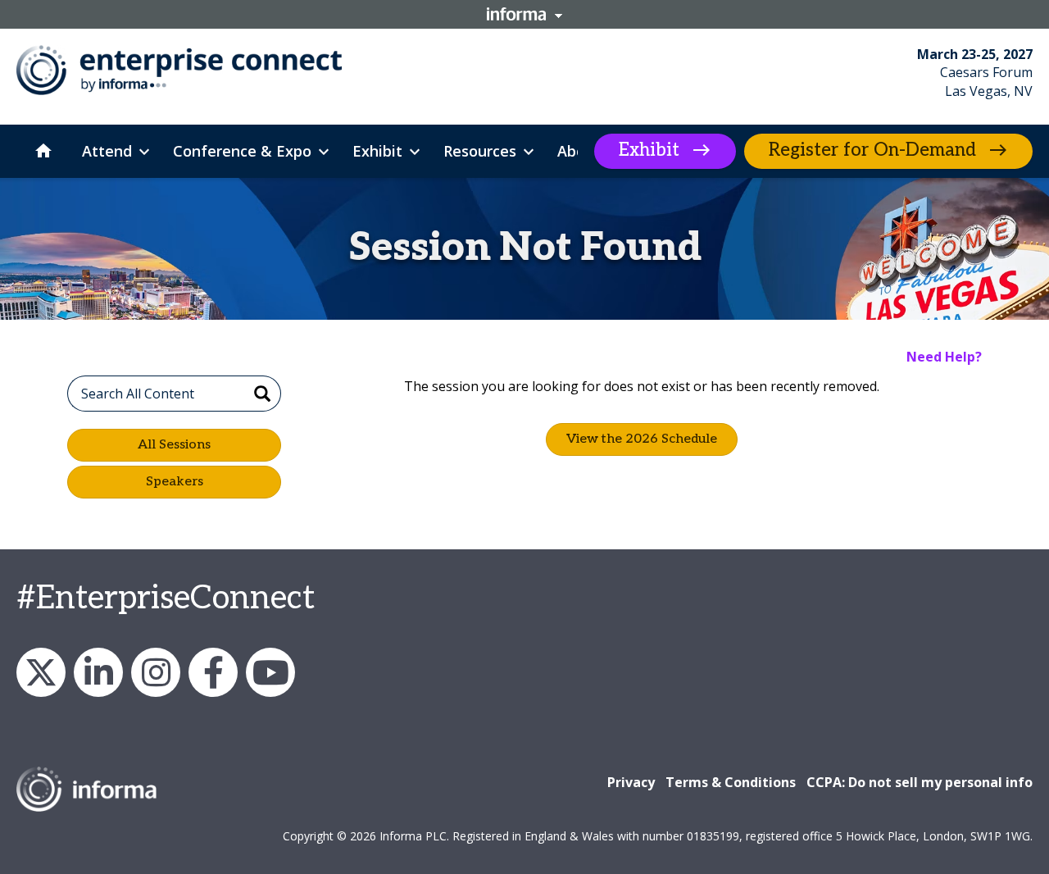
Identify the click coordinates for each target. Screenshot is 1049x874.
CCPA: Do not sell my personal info (919, 782)
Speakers (174, 481)
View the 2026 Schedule (641, 439)
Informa (524, 13)
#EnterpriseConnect (165, 598)
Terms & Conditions (730, 782)
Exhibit (649, 150)
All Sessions (174, 445)
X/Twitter (41, 672)
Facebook (213, 672)
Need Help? (944, 357)
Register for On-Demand (872, 150)
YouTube (270, 672)
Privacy (631, 782)
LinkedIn (98, 672)
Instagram (155, 672)
